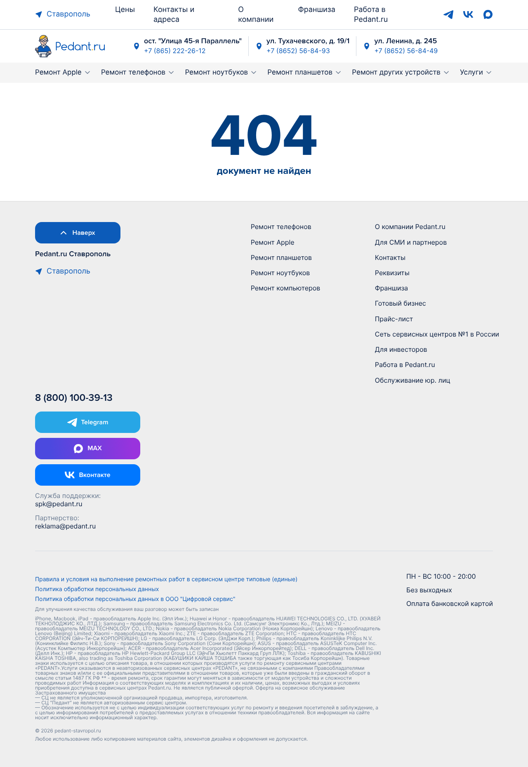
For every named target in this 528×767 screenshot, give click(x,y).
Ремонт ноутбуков (216, 72)
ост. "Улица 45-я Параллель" (193, 41)
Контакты (390, 257)
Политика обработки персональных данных (97, 589)
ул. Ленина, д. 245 (405, 41)
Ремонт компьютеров (286, 288)
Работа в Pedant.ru (405, 364)
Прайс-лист (394, 319)
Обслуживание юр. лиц (412, 380)
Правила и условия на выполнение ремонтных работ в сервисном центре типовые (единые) (166, 579)
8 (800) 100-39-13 (74, 398)
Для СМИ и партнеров (411, 242)
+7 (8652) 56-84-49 (406, 51)
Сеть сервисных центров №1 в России (437, 334)
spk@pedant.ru (58, 504)
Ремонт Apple (58, 72)
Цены (125, 9)
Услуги (471, 72)
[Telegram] (448, 14)
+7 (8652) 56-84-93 (298, 51)
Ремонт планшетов (299, 72)
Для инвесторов (401, 349)
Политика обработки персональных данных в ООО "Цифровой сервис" (135, 599)
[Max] (488, 14)
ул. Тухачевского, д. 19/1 (307, 41)
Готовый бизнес (400, 303)
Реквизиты (392, 273)
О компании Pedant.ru (410, 226)
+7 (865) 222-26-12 (174, 51)
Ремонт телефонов (133, 72)
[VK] (468, 14)
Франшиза (316, 9)
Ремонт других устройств (396, 72)
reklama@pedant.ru (65, 526)
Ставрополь (68, 14)
